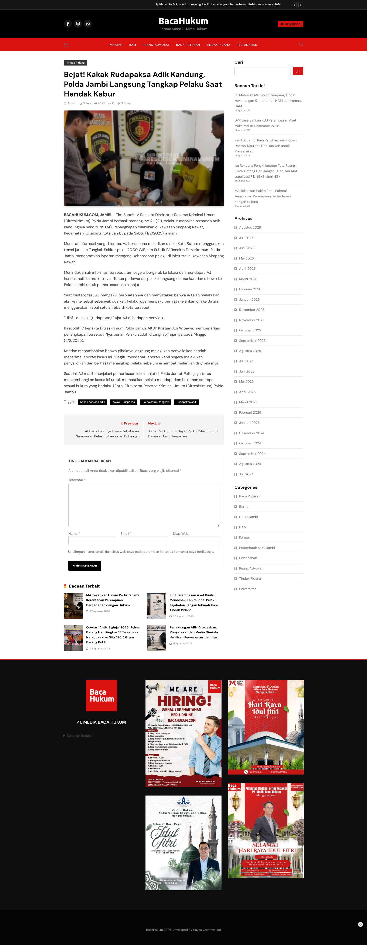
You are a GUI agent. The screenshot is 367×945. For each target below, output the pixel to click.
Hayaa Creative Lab (207, 930)
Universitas (247, 589)
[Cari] (298, 71)
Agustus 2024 (250, 464)
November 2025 (251, 320)
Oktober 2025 (250, 330)
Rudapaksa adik (187, 402)
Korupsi (116, 45)
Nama (74, 533)
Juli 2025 (246, 361)
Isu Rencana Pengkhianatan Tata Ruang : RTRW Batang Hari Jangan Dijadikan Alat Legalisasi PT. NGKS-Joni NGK (265, 171)
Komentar (77, 480)
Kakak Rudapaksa (124, 402)
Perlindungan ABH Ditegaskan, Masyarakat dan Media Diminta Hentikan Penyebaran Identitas (193, 632)
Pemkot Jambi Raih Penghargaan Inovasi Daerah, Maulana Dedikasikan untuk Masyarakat (265, 146)
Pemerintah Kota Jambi (257, 548)
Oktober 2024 (250, 443)
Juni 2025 (247, 371)
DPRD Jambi (248, 517)
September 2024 (252, 453)
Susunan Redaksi (80, 735)
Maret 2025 (248, 402)
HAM (132, 45)
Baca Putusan (188, 45)
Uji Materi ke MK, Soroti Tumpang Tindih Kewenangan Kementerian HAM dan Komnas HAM (218, 4)
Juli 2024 (246, 474)
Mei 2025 (246, 381)
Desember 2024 (251, 433)
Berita (243, 506)
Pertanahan (247, 45)
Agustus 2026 (250, 227)
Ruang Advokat (156, 45)
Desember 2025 (251, 309)
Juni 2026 (247, 248)
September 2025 (252, 340)
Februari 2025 (250, 412)
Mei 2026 (246, 258)
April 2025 (247, 392)
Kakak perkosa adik (92, 402)
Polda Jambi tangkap (156, 402)
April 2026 (247, 268)
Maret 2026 (248, 279)
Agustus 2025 (250, 351)
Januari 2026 (249, 299)
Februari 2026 (250, 289)
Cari (238, 62)
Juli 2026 (246, 238)
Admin (72, 103)
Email (126, 533)
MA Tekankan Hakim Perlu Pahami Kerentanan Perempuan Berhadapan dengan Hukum (112, 600)
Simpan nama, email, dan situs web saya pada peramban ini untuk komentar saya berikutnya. (143, 552)
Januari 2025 (249, 422)
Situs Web (180, 533)
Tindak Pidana (218, 45)
